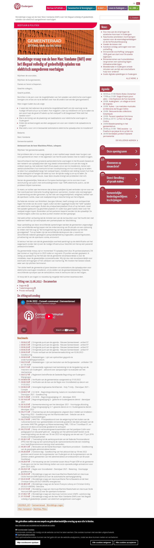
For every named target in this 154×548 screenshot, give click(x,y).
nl (138, 3)
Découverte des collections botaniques (117, 112)
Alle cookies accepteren (126, 543)
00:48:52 (24, 484)
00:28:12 (24, 439)
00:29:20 (24, 474)
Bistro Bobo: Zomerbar (119, 94)
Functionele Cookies (25, 530)
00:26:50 (24, 407)
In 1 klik (133, 8)
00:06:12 (24, 345)
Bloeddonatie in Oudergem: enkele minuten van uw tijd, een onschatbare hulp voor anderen (119, 69)
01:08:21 (24, 494)
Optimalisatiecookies (26, 535)
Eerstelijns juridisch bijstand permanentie (117, 134)
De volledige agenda (126, 140)
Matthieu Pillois (40, 509)
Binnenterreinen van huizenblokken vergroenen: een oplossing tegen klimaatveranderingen (118, 61)
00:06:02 (24, 342)
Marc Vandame (24, 509)
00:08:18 (24, 382)
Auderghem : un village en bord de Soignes (119, 102)
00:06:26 (24, 347)
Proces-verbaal (25, 290)
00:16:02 (24, 399)
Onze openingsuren (117, 151)
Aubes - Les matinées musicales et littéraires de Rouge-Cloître (119, 107)
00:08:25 (24, 387)
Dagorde (23, 285)
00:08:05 (24, 379)
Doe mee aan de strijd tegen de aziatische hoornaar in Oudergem (117, 33)
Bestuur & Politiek (55, 8)
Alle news (131, 78)
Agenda (105, 89)
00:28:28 (24, 451)
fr (134, 3)
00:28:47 (24, 461)
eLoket (101, 8)
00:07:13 (24, 367)
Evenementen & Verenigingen (80, 8)
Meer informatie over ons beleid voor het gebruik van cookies (35, 525)
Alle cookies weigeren (101, 543)
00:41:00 (24, 479)
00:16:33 (24, 404)
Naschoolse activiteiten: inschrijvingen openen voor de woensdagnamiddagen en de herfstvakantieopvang (119, 39)
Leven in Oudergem (116, 8)
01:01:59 (24, 489)
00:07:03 (24, 362)
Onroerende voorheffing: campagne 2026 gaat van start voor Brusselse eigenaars (118, 54)
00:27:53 (24, 429)
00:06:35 (24, 350)
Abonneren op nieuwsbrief (114, 164)
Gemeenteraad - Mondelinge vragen (47, 505)
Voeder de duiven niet (112, 44)
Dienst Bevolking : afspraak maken (116, 179)
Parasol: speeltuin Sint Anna (118, 116)
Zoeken (135, 17)
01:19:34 (24, 496)
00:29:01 (24, 469)
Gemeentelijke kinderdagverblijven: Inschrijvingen (117, 196)
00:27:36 (24, 419)
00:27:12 (24, 412)
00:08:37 (24, 392)
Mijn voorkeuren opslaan (27, 543)
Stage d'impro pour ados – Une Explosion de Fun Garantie (119, 97)
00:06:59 (24, 357)
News (104, 27)
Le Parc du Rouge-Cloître (117, 120)
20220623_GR (24, 505)
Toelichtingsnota (26, 288)
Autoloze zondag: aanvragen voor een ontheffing (119, 48)
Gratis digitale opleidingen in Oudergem (120, 74)
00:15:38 (24, 397)
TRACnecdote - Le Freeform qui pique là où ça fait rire (118, 129)
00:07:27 (24, 374)
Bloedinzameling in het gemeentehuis (115, 125)
